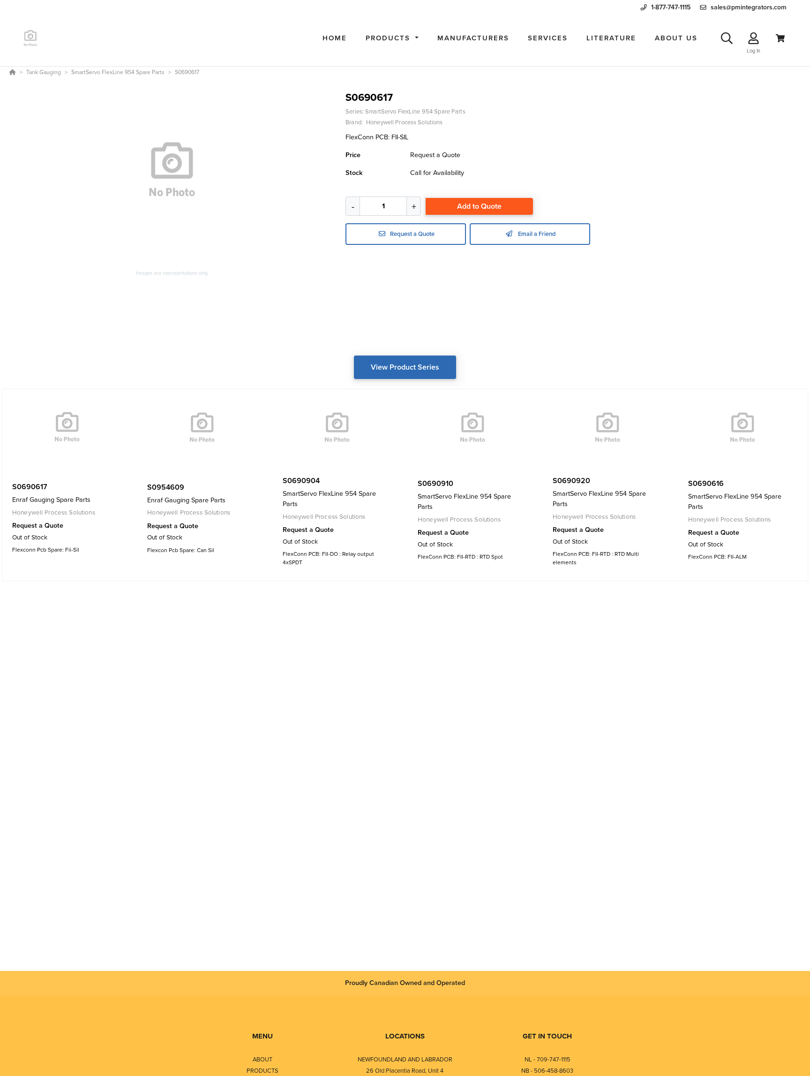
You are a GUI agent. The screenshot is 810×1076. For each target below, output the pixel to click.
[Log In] (753, 38)
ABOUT (262, 1059)
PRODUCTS (262, 1070)
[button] (392, 38)
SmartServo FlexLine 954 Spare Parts (415, 111)
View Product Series (405, 367)
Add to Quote (479, 206)
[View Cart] (780, 38)
